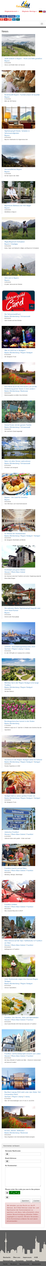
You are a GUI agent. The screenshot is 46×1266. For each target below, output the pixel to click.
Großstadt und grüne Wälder (14, 570)
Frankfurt (30, 834)
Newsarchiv (36, 1264)
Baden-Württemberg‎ (11, 316)
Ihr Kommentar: (11, 1165)
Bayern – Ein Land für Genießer (16, 497)
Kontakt (29, 1261)
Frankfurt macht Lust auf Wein (15, 868)
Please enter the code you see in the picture (22, 1189)
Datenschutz (8, 1261)
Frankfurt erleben (10, 904)
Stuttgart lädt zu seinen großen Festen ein (19, 796)
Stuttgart (37, 536)
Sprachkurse (24, 1264)
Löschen (36, 1201)
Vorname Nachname (13, 1151)
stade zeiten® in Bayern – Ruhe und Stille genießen (23, 58)
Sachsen (7, 649)
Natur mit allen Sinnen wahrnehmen (17, 461)
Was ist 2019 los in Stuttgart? (15, 350)
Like (4, 16)
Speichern (25, 1201)
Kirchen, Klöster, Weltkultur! (14, 1130)
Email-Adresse (10, 1158)
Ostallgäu (14, 244)
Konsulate (20, 1261)
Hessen (7, 572)
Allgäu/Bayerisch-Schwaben (14, 242)
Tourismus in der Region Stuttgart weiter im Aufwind (23, 760)
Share (12, 16)
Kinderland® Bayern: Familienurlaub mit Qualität (22, 95)
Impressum (27, 1257)
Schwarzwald (25, 316)
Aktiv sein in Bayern (11, 278)
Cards (5, 1264)
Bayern (7, 61)
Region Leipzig (17, 649)
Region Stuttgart (26, 352)
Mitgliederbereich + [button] (12, 11)
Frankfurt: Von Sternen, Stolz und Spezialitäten (21, 1017)
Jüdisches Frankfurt (11, 832)
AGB (36, 1257)
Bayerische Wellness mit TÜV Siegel (17, 205)
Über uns (16, 1257)
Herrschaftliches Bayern (13, 169)
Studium (13, 1264)
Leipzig (26, 649)
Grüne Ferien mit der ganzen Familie (17, 425)
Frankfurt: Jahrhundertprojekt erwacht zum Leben (22, 1054)
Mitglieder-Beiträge (29, 11)
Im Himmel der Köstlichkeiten (15, 533)
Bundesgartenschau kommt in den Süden (19, 721)
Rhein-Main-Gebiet (18, 572)
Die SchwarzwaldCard (12, 314)
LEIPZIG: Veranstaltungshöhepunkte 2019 (19, 646)
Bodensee (24, 391)
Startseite (6, 1257)
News (37, 1261)
